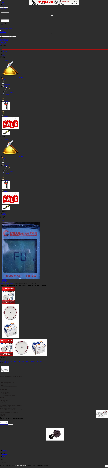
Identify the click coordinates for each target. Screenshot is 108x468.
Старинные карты (4, 212)
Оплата (3, 3)
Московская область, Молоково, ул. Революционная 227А (5, 40)
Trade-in (3, 455)
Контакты (3, 5)
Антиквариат (6, 111)
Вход (5, 8)
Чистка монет (6, 101)
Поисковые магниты (7, 84)
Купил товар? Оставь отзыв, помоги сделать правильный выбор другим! (11, 418)
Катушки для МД (4, 450)
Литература (3, 213)
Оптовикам (3, 55)
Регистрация (2, 8)
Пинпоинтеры (6, 79)
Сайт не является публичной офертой (20, 446)
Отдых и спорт (6, 116)
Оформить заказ (2, 44)
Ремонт (3, 53)
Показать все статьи (5, 282)
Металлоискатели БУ (7, 96)
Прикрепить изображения (4, 424)
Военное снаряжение (7, 178)
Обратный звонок (8, 31)
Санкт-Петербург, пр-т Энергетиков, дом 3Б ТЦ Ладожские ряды (26, 361)
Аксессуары (6, 86)
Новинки (3, 49)
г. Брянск (40, 361)
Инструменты (12, 92)
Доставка (3, 4)
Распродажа (20, 129)
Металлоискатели (6, 60)
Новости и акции (4, 51)
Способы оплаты (4, 454)
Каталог (1, 283)
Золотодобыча (21, 77)
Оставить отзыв (10, 424)
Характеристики (4, 375)
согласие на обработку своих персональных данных (6, 28)
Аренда (3, 54)
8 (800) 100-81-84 (3, 32)
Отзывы (3, 50)
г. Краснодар (37, 361)
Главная (3, 2)
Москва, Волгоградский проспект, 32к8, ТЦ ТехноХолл (8, 361)
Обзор (1, 375)
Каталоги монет (6, 94)
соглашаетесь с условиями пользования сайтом (6, 28)
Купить (55, 442)
